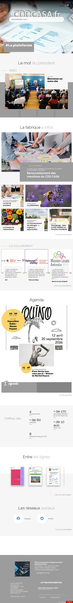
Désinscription (55, 597)
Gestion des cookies (17, 596)
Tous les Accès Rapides (63, 529)
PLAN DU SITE (14, 585)
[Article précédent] (57, 50)
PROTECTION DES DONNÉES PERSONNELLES (19, 592)
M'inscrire (63, 593)
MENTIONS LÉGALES (16, 590)
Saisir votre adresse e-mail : (48, 588)
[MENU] (68, 5)
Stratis (69, 602)
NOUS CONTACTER (16, 583)
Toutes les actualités (63, 234)
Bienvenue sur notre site (55, 80)
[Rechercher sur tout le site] (61, 19)
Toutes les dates (65, 395)
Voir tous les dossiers (63, 495)
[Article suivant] (61, 50)
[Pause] (59, 49)
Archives (43, 597)
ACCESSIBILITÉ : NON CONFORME (16, 587)
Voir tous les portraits (62, 286)
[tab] (63, 49)
